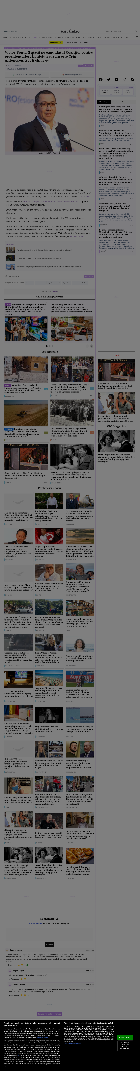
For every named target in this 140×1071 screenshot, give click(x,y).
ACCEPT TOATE (125, 1037)
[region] (70, 1045)
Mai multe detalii (42, 1037)
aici (19, 1055)
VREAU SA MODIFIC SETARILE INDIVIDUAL (125, 1046)
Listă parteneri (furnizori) (72, 1043)
